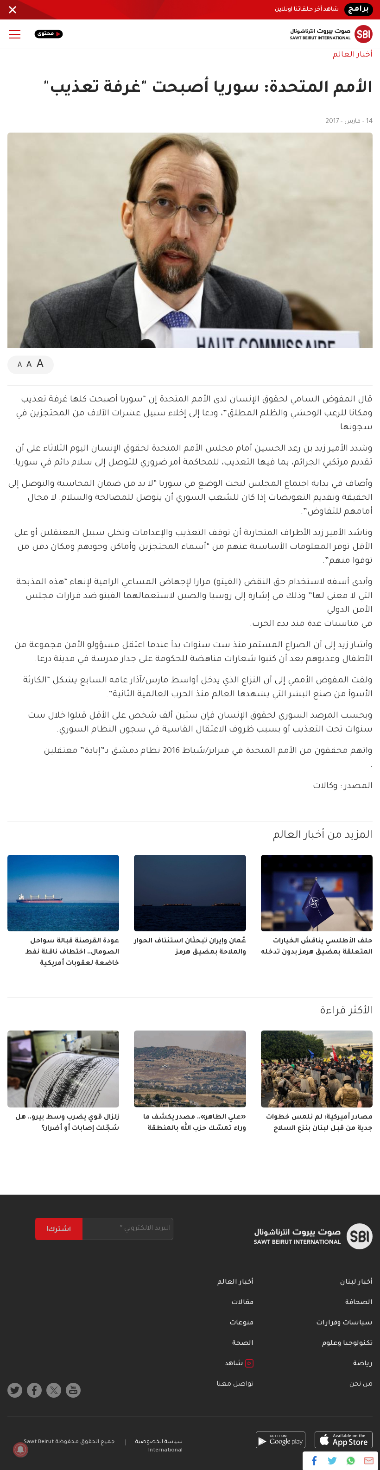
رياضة (363, 1364)
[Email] (369, 1460)
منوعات (241, 1323)
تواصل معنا (234, 1384)
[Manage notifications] (20, 1449)
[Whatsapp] (350, 1460)
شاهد (235, 1364)
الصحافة (359, 1303)
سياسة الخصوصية (159, 1442)
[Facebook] (314, 1460)
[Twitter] (332, 1460)
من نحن (361, 1384)
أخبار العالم (353, 55)
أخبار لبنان (356, 1282)
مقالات (242, 1303)
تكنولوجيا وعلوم (347, 1344)
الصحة (242, 1344)
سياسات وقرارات (344, 1323)
